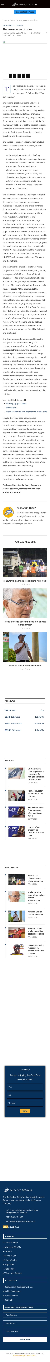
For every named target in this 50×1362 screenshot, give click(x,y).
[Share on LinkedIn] (19, 76)
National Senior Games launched (25, 665)
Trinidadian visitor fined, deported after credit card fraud (36, 812)
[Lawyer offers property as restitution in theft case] (16, 831)
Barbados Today (19, 33)
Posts (11, 20)
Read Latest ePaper (25, 12)
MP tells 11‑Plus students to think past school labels (36, 931)
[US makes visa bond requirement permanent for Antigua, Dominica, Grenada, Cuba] (16, 773)
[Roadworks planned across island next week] (25, 562)
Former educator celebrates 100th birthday (35, 793)
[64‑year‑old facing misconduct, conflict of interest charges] (16, 949)
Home (5, 20)
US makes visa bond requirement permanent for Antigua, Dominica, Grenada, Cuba (36, 774)
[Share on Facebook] (10, 76)
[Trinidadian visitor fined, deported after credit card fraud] (16, 812)
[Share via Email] (28, 76)
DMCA (5, 1227)
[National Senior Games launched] (25, 647)
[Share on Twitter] (14, 76)
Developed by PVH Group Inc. (25, 1355)
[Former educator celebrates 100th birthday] (16, 795)
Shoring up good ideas (16, 403)
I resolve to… (12, 408)
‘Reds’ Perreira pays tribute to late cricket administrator (36, 896)
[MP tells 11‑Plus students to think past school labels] (16, 932)
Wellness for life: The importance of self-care (26, 412)
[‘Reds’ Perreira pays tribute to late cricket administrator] (25, 603)
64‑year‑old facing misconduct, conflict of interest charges (36, 949)
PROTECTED (13, 1227)
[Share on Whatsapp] (23, 76)
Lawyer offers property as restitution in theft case (36, 831)
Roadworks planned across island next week (25, 581)
